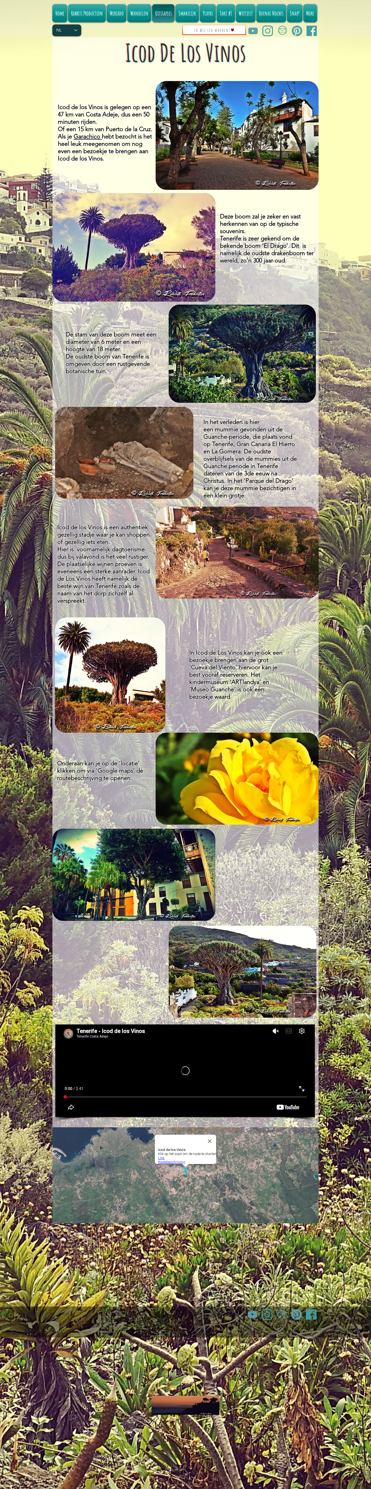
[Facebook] (311, 31)
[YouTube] (253, 31)
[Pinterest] (297, 31)
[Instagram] (267, 31)
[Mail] (282, 31)
